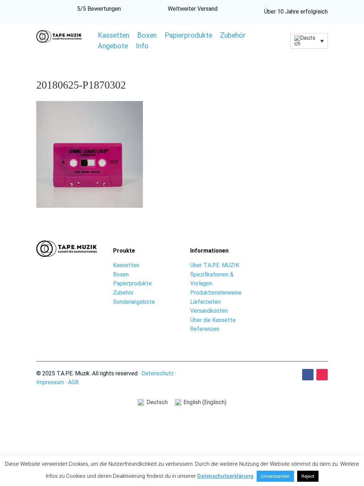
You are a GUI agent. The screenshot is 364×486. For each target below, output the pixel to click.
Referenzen (204, 329)
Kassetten (113, 36)
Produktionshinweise (216, 292)
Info (142, 47)
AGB (73, 382)
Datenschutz (157, 373)
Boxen (147, 36)
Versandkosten (209, 310)
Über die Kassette (213, 320)
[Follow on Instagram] (322, 374)
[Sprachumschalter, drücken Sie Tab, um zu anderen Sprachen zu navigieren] (308, 41)
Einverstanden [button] (275, 476)
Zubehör (233, 36)
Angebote (113, 47)
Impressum (50, 382)
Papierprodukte (188, 36)
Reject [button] (307, 476)
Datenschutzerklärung (225, 476)
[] (297, 267)
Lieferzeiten (205, 302)
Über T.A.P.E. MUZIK (214, 265)
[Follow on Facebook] (308, 374)
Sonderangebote (134, 302)
